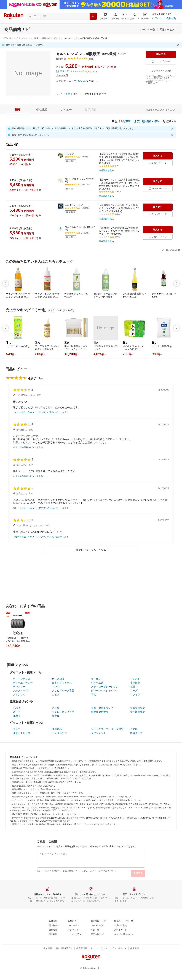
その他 (57, 38)
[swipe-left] (5, 283)
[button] (115, 16)
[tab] (18, 109)
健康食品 (46, 38)
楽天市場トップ (10, 38)
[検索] (93, 16)
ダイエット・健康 (29, 38)
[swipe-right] (176, 283)
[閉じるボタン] (178, 45)
